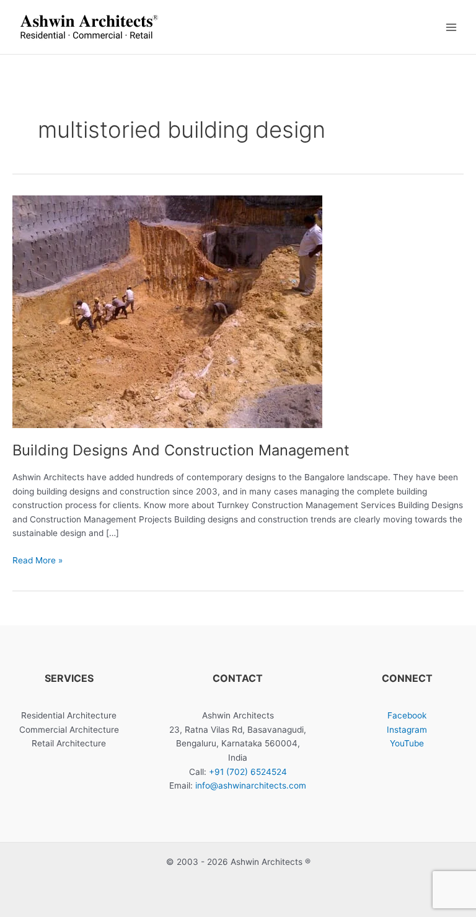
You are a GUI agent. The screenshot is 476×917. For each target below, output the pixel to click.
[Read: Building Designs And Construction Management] (167, 311)
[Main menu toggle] (451, 27)
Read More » (37, 561)
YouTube (407, 743)
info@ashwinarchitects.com (250, 785)
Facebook (406, 715)
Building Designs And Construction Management (181, 450)
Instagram (407, 730)
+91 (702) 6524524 (248, 772)
